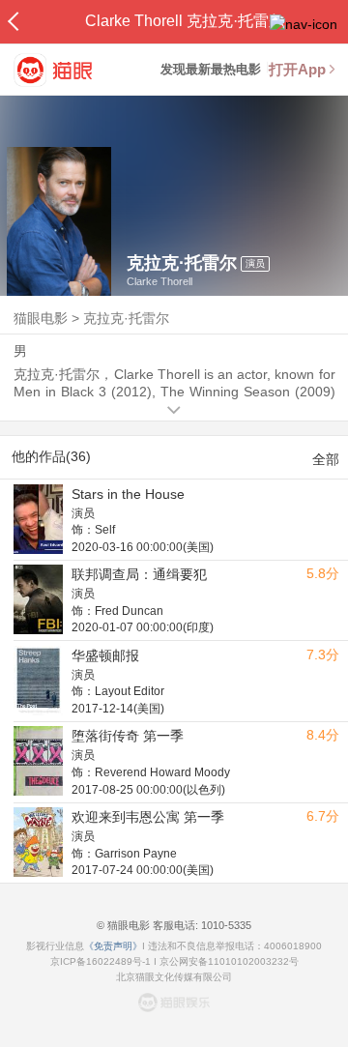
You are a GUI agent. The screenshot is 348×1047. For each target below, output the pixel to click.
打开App (297, 69)
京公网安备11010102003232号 (229, 961)
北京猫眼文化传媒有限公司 (174, 977)
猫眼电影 (41, 318)
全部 (325, 459)
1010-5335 (224, 925)
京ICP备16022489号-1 (100, 961)
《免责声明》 (113, 946)
